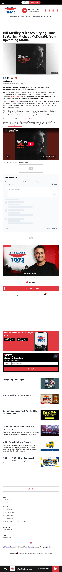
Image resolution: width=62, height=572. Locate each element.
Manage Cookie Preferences (9, 550)
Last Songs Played (14, 16)
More (51, 16)
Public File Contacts (8, 512)
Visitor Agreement (50, 546)
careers (41, 547)
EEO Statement (7, 509)
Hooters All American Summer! (17, 395)
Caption (54, 72)
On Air (22, 16)
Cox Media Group (10, 546)
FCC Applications (8, 518)
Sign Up (31, 369)
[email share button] (12, 78)
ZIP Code (6, 360)
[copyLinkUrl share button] (16, 78)
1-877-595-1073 (31, 288)
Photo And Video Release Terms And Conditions (17, 522)
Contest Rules (7, 506)
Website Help (7, 537)
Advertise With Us (8, 529)
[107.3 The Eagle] (31, 2)
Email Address (15, 360)
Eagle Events (44, 16)
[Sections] (3, 2)
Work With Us (7, 503)
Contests (28, 16)
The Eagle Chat (36, 16)
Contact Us (6, 499)
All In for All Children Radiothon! (18, 458)
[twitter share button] (8, 78)
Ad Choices (30, 547)
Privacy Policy (6, 547)
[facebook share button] (4, 78)
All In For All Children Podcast (17, 442)
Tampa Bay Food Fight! (13, 380)
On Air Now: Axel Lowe (31, 273)
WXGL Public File (8, 515)
